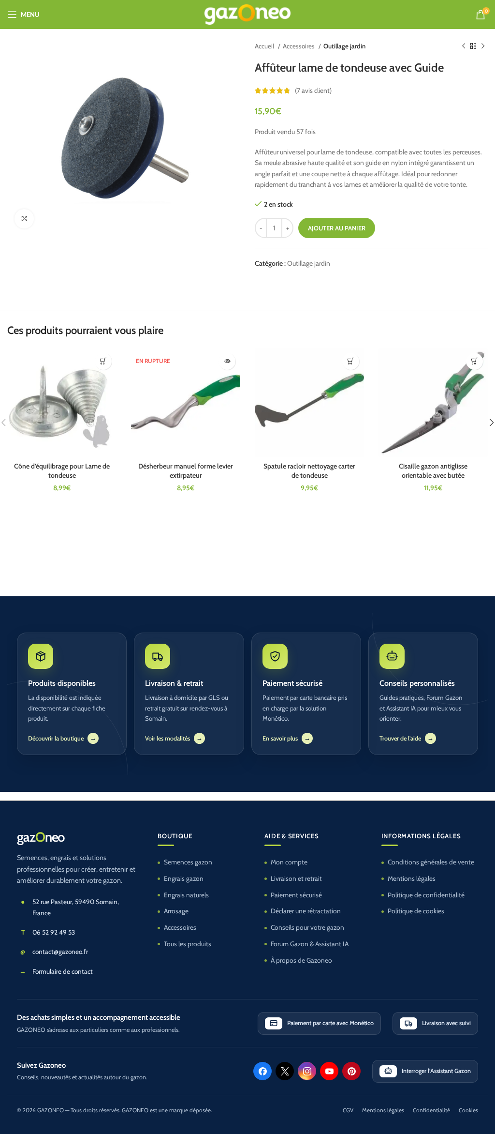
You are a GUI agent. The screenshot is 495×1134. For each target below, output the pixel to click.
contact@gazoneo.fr (60, 951)
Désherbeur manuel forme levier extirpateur (185, 471)
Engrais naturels (186, 895)
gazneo (40, 837)
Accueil (265, 46)
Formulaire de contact (62, 971)
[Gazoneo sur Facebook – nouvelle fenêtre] (262, 1071)
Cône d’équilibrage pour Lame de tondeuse (62, 471)
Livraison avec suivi (446, 1023)
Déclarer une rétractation (306, 911)
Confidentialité (431, 1110)
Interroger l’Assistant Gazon (436, 1070)
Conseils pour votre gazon (307, 927)
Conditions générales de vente (431, 862)
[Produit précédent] (463, 46)
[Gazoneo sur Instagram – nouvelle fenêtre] (307, 1071)
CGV (348, 1110)
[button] (103, 361)
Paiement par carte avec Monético (330, 1023)
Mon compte (289, 862)
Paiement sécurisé (296, 895)
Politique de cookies (416, 911)
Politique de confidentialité (426, 895)
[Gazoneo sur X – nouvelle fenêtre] (285, 1071)
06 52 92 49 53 (53, 932)
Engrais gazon (184, 878)
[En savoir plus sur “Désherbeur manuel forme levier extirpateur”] (226, 361)
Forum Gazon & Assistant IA (310, 944)
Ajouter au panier (336, 228)
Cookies (468, 1110)
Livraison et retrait (296, 878)
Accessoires (299, 46)
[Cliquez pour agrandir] (24, 218)
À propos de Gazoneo (301, 960)
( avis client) (313, 90)
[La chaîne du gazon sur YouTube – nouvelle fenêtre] (329, 1071)
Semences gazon (188, 862)
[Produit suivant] (483, 46)
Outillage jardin (344, 46)
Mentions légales (412, 878)
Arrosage (176, 911)
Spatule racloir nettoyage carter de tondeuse (309, 471)
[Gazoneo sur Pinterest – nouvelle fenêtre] (351, 1071)
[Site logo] (247, 13)
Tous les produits (187, 944)
